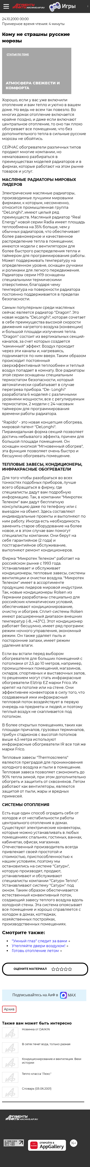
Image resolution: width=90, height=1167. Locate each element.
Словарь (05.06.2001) (36, 1088)
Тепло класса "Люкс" (36, 1073)
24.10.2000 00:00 (15, 19)
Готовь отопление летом (35, 951)
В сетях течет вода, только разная (46, 1044)
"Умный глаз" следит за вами (39, 941)
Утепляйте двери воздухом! (38, 946)
